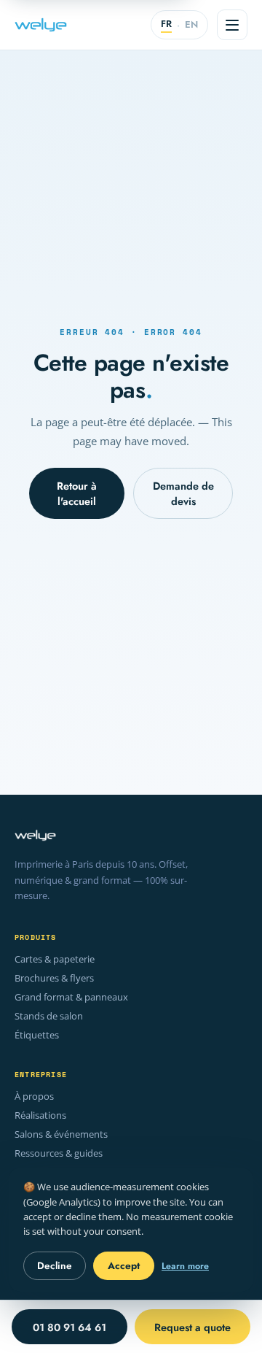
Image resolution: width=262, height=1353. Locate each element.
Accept (124, 1266)
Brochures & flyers (54, 978)
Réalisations (40, 1115)
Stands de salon (49, 1016)
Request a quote (192, 1327)
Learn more (185, 1266)
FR (166, 24)
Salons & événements (61, 1134)
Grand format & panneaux (71, 997)
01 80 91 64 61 (69, 1327)
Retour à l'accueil (77, 493)
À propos (34, 1096)
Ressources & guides (59, 1153)
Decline (54, 1266)
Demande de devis (183, 493)
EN (191, 24)
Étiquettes (37, 1035)
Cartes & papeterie (55, 959)
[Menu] (232, 24)
